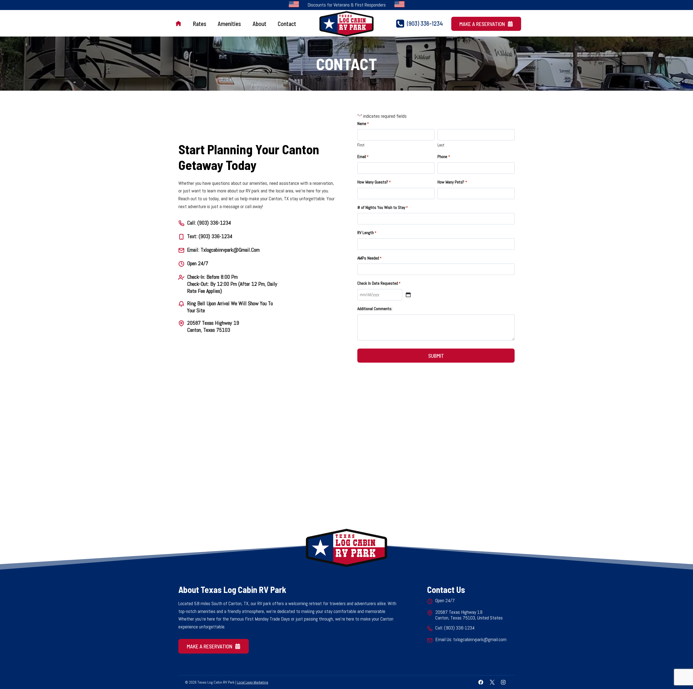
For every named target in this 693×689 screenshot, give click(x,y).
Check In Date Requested (378, 283)
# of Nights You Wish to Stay (382, 207)
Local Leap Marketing (252, 682)
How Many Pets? (452, 182)
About (259, 23)
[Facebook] (481, 682)
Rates (199, 23)
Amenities (229, 23)
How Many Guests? (374, 182)
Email (362, 156)
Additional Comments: (374, 308)
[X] (492, 682)
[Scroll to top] (679, 667)
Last (440, 144)
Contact (287, 23)
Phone (443, 156)
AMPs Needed (369, 258)
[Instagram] (503, 682)
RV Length (366, 232)
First (361, 144)
